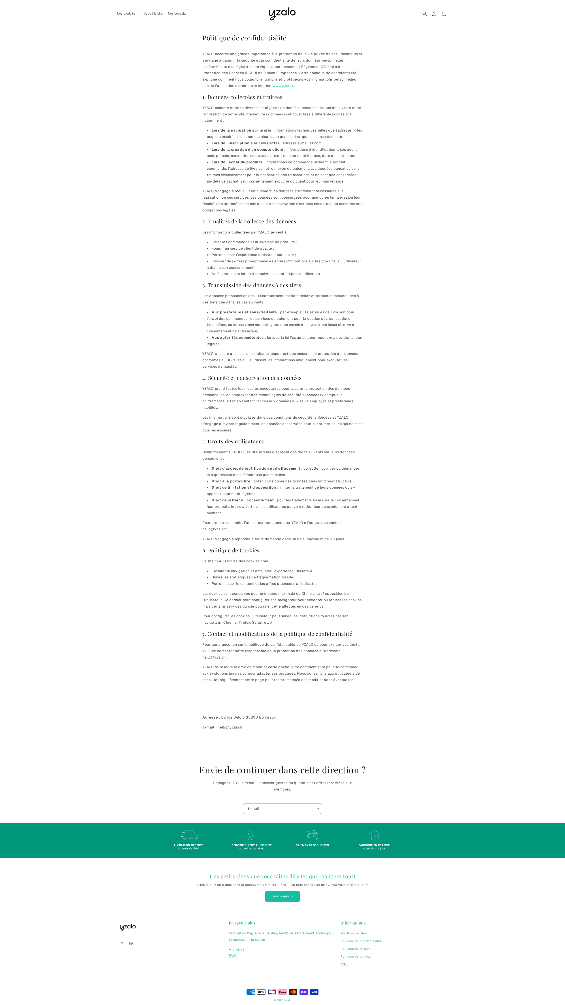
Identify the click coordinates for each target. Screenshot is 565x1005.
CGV (344, 964)
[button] (127, 13)
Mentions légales (354, 933)
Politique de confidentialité (361, 941)
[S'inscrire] (317, 809)
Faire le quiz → (282, 896)
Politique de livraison (357, 956)
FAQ (232, 955)
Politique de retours (355, 948)
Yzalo (288, 1000)
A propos (237, 949)
